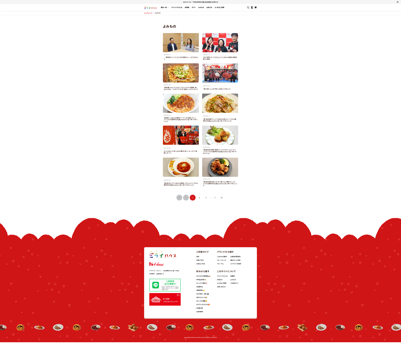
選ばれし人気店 (235, 260)
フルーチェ (220, 264)
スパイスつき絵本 (235, 264)
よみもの (233, 280)
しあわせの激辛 (222, 256)
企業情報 (159, 274)
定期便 (232, 276)
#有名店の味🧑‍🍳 (201, 280)
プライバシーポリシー (155, 270)
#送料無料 (199, 312)
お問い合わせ (221, 287)
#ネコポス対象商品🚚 (203, 276)
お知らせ (219, 280)
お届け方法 (200, 260)
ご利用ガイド (234, 283)
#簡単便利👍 (200, 290)
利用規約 (152, 274)
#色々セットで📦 (201, 297)
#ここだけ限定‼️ (201, 283)
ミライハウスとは (222, 276)
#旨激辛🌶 (199, 287)
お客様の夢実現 (235, 256)
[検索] (248, 7)
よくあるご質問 (221, 283)
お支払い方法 (200, 264)
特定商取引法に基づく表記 (171, 270)
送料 (197, 256)
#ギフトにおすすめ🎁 (203, 304)
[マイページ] (252, 7)
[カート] (255, 7)
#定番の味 (199, 308)
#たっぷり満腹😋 (201, 301)
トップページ (148, 13)
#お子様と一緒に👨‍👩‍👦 (202, 294)
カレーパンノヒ (221, 260)
